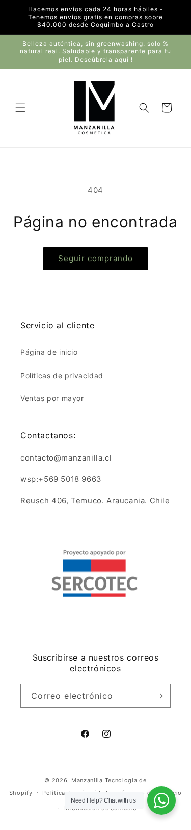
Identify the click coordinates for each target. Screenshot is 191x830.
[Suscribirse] (159, 696)
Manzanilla (87, 780)
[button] (20, 108)
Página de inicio (49, 352)
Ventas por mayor (52, 398)
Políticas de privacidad (61, 375)
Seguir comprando (95, 258)
